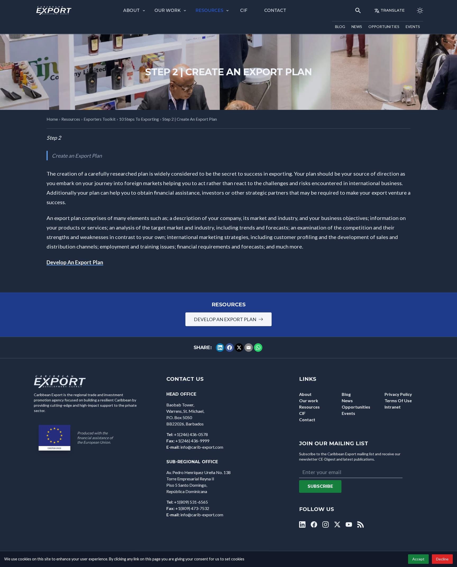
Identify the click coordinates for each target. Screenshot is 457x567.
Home (52, 118)
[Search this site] (358, 10)
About (131, 10)
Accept (418, 559)
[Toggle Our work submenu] (185, 10)
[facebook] (314, 524)
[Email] (248, 347)
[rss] (360, 524)
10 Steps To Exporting (139, 118)
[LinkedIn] (220, 347)
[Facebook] (229, 347)
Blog (340, 26)
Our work (167, 10)
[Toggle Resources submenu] (227, 10)
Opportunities (383, 26)
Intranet (393, 406)
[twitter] (337, 524)
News (356, 26)
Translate (393, 10)
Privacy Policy (398, 394)
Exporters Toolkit (100, 118)
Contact (275, 10)
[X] (239, 347)
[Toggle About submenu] (144, 10)
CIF (243, 10)
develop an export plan (225, 319)
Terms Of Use (398, 400)
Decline (442, 559)
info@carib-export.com (201, 446)
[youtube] (349, 524)
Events (413, 26)
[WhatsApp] (258, 347)
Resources (209, 10)
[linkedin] (302, 524)
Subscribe (320, 486)
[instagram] (325, 524)
